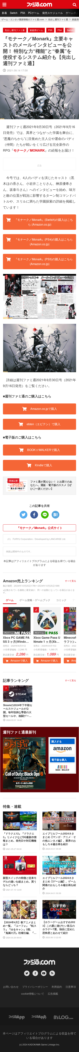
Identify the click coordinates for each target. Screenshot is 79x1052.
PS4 (60, 30)
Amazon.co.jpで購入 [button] (43, 409)
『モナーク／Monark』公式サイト (39, 528)
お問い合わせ (11, 986)
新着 (4, 13)
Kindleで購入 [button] (43, 465)
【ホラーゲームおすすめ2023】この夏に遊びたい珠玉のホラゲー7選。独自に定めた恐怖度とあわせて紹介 (58, 927)
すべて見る (70, 581)
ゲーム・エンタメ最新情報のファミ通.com (22, 19)
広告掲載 (53, 993)
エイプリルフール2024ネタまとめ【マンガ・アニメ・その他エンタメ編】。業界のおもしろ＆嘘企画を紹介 (59, 839)
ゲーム (10, 600)
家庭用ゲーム (36, 30)
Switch (13, 13)
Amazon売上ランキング (23, 580)
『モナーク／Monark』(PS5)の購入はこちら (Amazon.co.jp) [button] (43, 261)
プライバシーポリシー (35, 986)
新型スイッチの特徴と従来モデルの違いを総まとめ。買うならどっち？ (19, 881)
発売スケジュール (52, 13)
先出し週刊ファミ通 (58, 19)
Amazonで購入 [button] (19, 660)
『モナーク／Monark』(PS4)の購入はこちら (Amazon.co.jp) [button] (43, 241)
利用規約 (57, 986)
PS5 (22, 13)
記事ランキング (16, 680)
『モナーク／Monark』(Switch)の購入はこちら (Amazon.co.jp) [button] (43, 222)
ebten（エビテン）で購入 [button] (43, 424)
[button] (62, 750)
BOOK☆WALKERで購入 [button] (43, 450)
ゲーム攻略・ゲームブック (34, 600)
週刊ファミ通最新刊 (19, 732)
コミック (61, 600)
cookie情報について (32, 993)
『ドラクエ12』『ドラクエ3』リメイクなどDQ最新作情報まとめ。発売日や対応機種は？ (20, 839)
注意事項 (71, 986)
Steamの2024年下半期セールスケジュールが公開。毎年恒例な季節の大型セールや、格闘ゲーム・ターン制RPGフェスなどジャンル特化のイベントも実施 (17, 710)
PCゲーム (33, 13)
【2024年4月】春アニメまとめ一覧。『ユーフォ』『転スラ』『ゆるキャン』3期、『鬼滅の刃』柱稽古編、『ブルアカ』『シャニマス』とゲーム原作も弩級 (19, 927)
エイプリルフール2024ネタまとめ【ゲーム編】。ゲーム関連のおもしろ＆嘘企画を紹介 (59, 883)
